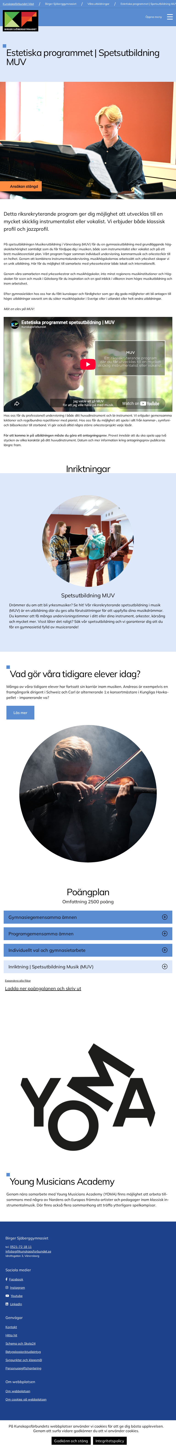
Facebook (16, 1279)
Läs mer (20, 712)
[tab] (88, 917)
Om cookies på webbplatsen (26, 1399)
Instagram (17, 1287)
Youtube (16, 1296)
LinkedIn (16, 1304)
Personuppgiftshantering (23, 1368)
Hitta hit (11, 1335)
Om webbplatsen (18, 1391)
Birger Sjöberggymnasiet (60, 3)
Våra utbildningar (98, 3)
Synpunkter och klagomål (24, 1360)
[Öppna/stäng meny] (170, 17)
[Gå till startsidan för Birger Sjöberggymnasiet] (20, 20)
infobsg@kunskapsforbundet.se (28, 1251)
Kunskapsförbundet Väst (18, 3)
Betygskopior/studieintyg (23, 1352)
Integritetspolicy (110, 1441)
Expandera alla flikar (18, 980)
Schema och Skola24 (21, 1343)
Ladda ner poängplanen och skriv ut (43, 988)
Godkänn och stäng (71, 1441)
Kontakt (11, 1327)
